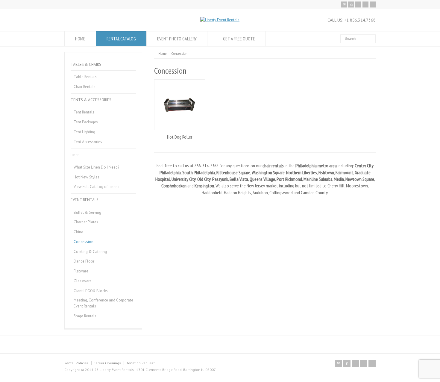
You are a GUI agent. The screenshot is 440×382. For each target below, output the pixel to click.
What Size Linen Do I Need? (96, 167)
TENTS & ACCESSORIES (91, 99)
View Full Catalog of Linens (96, 186)
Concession (83, 241)
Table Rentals (85, 76)
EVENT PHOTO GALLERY (177, 39)
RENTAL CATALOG (121, 39)
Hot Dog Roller (179, 137)
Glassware (83, 281)
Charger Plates (86, 222)
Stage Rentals (85, 316)
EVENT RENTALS (84, 199)
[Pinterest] (365, 4)
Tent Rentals (84, 112)
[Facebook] (358, 4)
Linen (75, 154)
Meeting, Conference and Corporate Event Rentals (103, 303)
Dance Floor (84, 261)
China (78, 231)
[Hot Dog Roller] (179, 105)
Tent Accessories (88, 141)
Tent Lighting (84, 131)
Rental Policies (76, 363)
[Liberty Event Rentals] (219, 19)
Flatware (81, 271)
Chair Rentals (84, 86)
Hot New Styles (86, 177)
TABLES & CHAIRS (86, 64)
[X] (351, 4)
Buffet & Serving (87, 212)
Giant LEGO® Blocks (91, 290)
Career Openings (107, 363)
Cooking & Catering (90, 251)
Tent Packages (86, 122)
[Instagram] (373, 4)
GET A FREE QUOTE (239, 39)
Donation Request (140, 363)
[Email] (344, 4)
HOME (80, 39)
